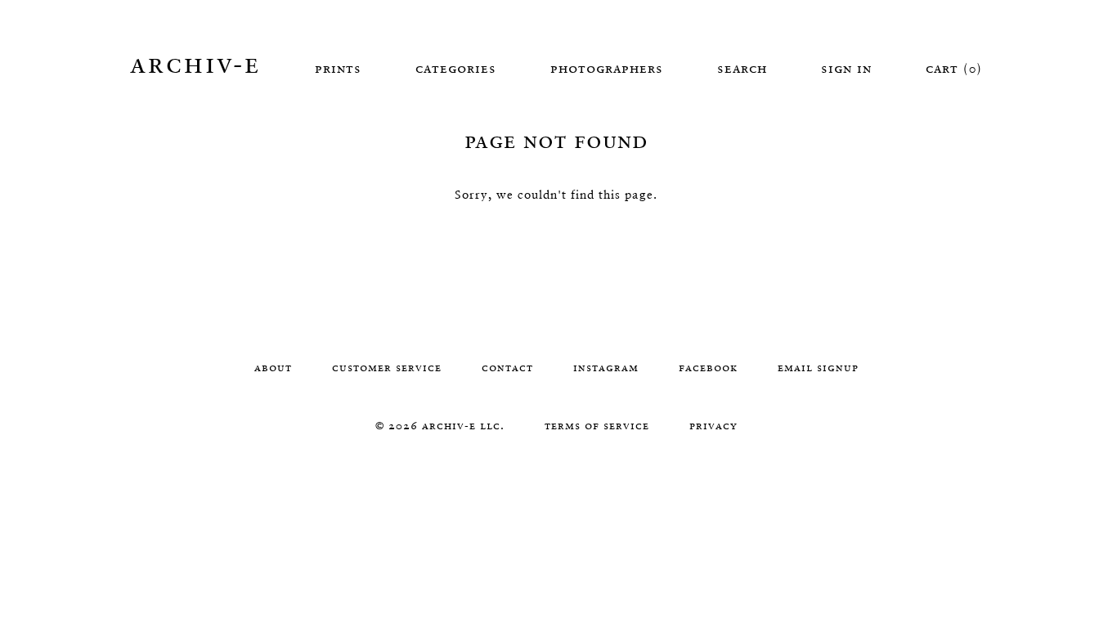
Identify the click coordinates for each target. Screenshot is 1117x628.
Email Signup (818, 367)
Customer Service (387, 367)
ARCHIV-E (195, 63)
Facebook (708, 367)
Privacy (713, 425)
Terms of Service (597, 425)
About (273, 367)
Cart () (954, 68)
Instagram (606, 367)
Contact (507, 367)
